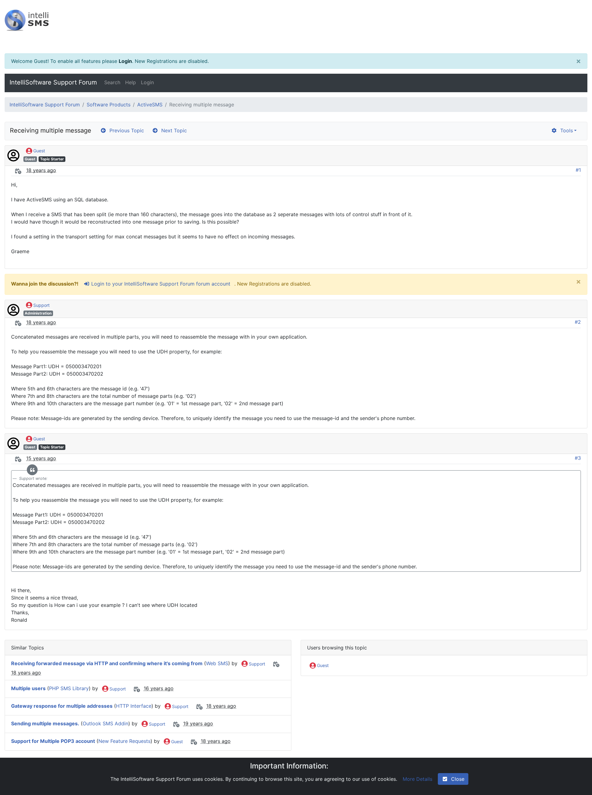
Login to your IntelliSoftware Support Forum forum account (160, 284)
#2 (578, 322)
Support (41, 305)
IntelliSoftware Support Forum (53, 82)
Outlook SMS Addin (105, 724)
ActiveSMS (149, 104)
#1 (578, 170)
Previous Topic (125, 130)
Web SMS (217, 664)
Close (456, 779)
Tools (565, 130)
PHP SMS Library (69, 689)
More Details (417, 779)
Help (130, 82)
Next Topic (172, 130)
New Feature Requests (124, 741)
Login (125, 61)
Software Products (108, 104)
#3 (578, 458)
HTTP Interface (133, 706)
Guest (38, 150)
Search (112, 82)
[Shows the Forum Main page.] (296, 26)
